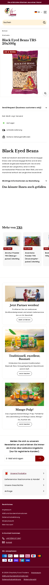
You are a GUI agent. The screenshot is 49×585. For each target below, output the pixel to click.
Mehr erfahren (24, 320)
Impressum (6, 510)
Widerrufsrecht (8, 521)
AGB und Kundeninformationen (14, 513)
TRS (19, 227)
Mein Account (7, 525)
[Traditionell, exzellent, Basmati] (24, 340)
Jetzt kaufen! (24, 373)
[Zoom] (45, 93)
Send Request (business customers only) (21, 107)
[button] (38, 12)
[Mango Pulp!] (24, 394)
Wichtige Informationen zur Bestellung (20, 181)
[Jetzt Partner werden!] (24, 294)
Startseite (5, 35)
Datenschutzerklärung (11, 517)
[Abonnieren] (39, 459)
